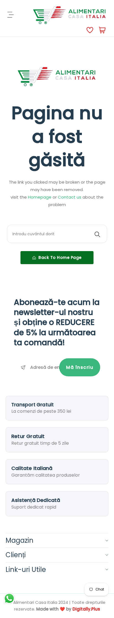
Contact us (70, 197)
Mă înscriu (79, 367)
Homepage (40, 197)
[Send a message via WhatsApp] (9, 598)
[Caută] (97, 234)
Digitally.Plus (86, 609)
